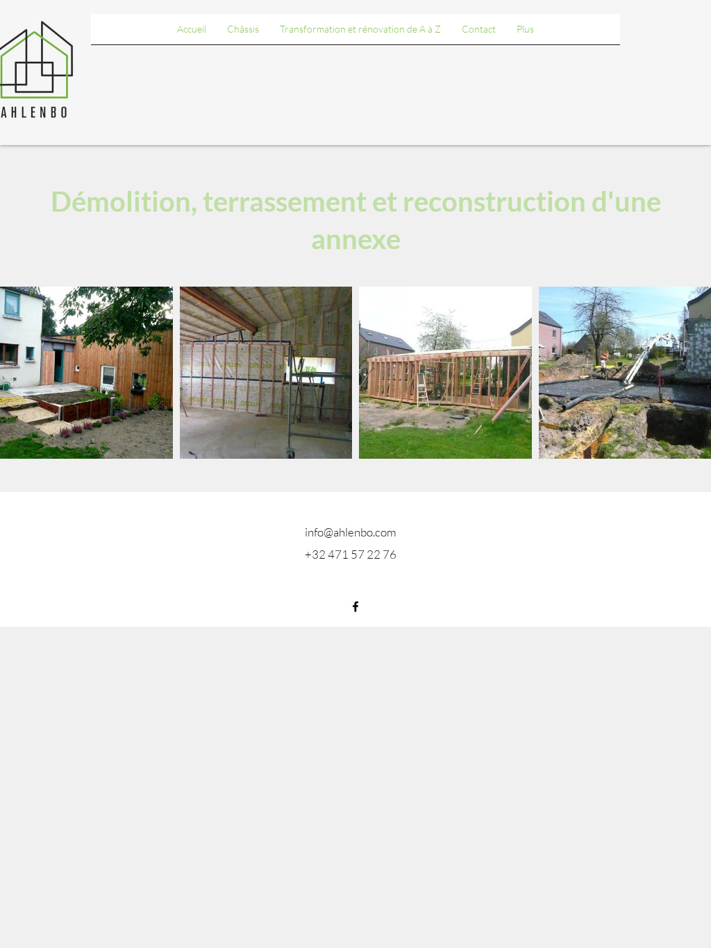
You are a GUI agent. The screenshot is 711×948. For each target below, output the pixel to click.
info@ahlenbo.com (350, 532)
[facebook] (355, 606)
